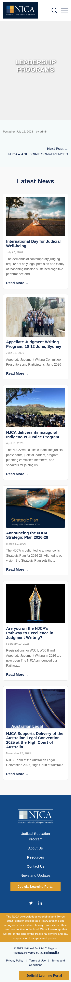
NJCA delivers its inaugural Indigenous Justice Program (32, 434)
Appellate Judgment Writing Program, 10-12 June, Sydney (33, 344)
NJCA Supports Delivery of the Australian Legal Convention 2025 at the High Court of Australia (34, 740)
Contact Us (35, 866)
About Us (35, 848)
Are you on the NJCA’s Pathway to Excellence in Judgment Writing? (29, 633)
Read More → (17, 283)
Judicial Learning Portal (44, 975)
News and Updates (35, 875)
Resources (35, 857)
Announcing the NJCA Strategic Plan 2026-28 (27, 535)
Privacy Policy (14, 960)
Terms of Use (37, 960)
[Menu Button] (64, 10)
